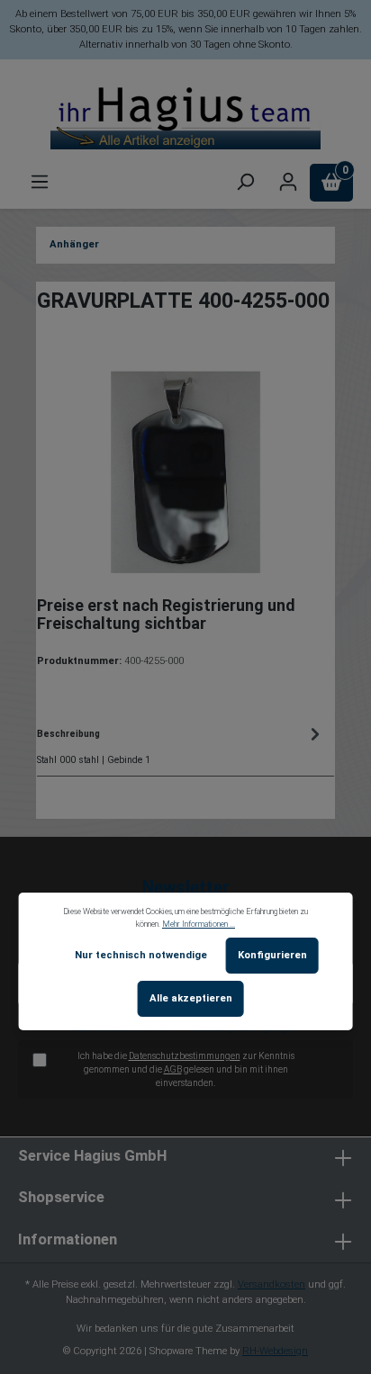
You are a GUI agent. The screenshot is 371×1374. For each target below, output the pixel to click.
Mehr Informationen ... (198, 924)
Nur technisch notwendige (141, 955)
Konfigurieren (272, 955)
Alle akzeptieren (190, 998)
